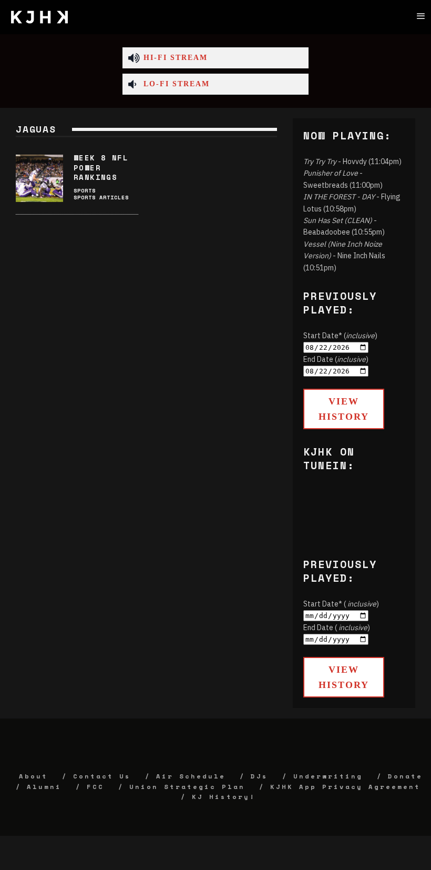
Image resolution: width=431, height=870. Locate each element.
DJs (259, 776)
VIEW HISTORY (344, 409)
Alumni (44, 786)
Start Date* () (340, 335)
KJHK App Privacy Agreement (345, 786)
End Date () (335, 359)
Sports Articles (101, 197)
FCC (95, 786)
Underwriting (328, 776)
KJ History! (223, 796)
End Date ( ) (336, 627)
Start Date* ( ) (341, 604)
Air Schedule (190, 776)
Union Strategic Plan (187, 786)
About (33, 776)
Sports (85, 190)
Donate (405, 776)
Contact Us (102, 776)
